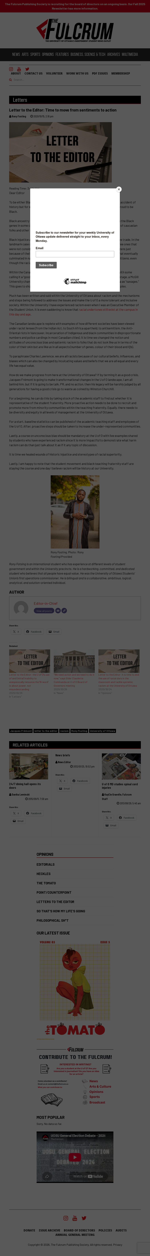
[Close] (119, 189)
